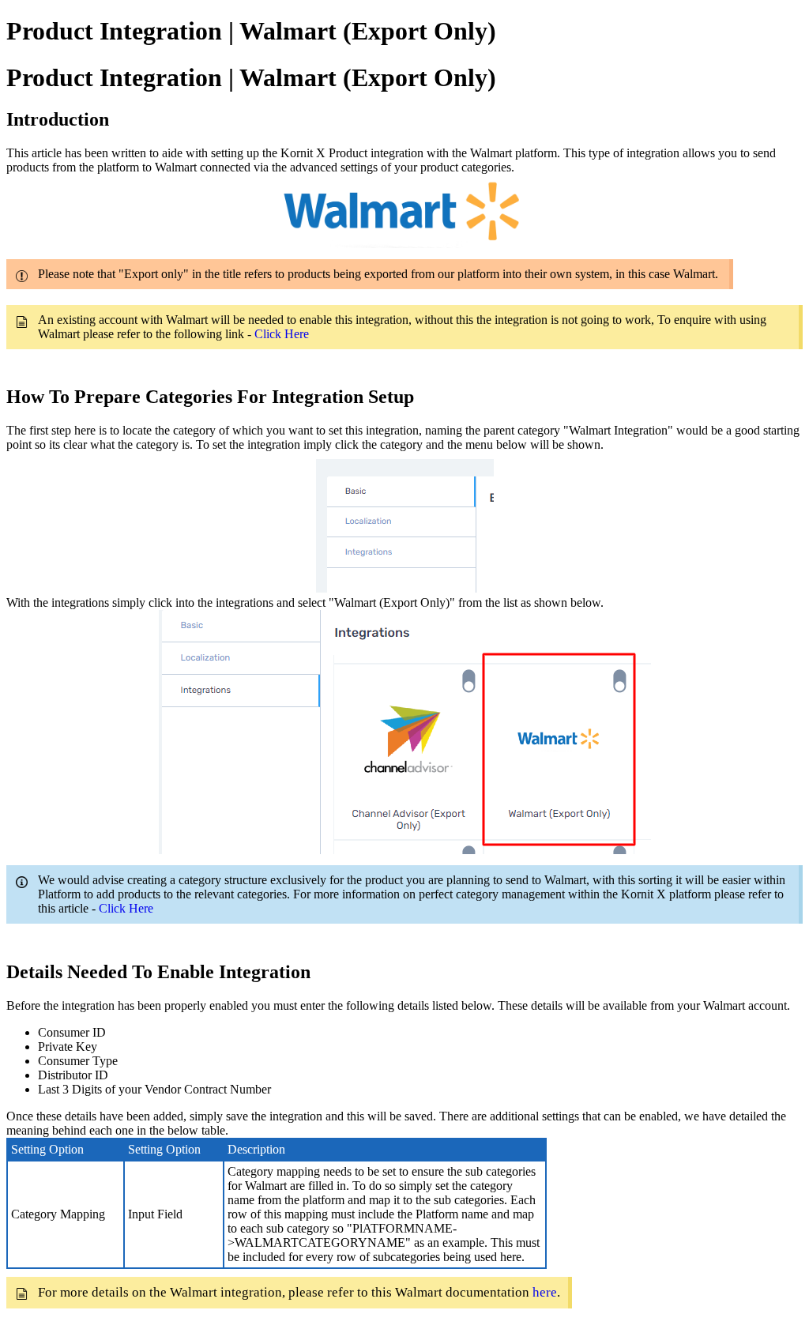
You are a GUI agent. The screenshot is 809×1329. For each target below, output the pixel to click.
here (544, 1292)
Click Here (281, 334)
